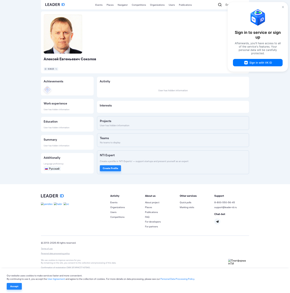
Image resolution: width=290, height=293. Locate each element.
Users (172, 4)
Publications (185, 4)
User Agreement (56, 278)
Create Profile (110, 168)
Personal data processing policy (55, 253)
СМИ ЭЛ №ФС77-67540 (78, 267)
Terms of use (47, 248)
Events (99, 4)
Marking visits (187, 207)
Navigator (123, 4)
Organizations (157, 4)
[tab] (127, 196)
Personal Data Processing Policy (177, 278)
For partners (151, 226)
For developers (153, 221)
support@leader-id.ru (225, 207)
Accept (14, 286)
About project (152, 202)
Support (219, 195)
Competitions (139, 4)
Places (110, 4)
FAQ (147, 216)
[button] (127, 196)
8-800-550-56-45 (224, 202)
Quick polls (185, 202)
